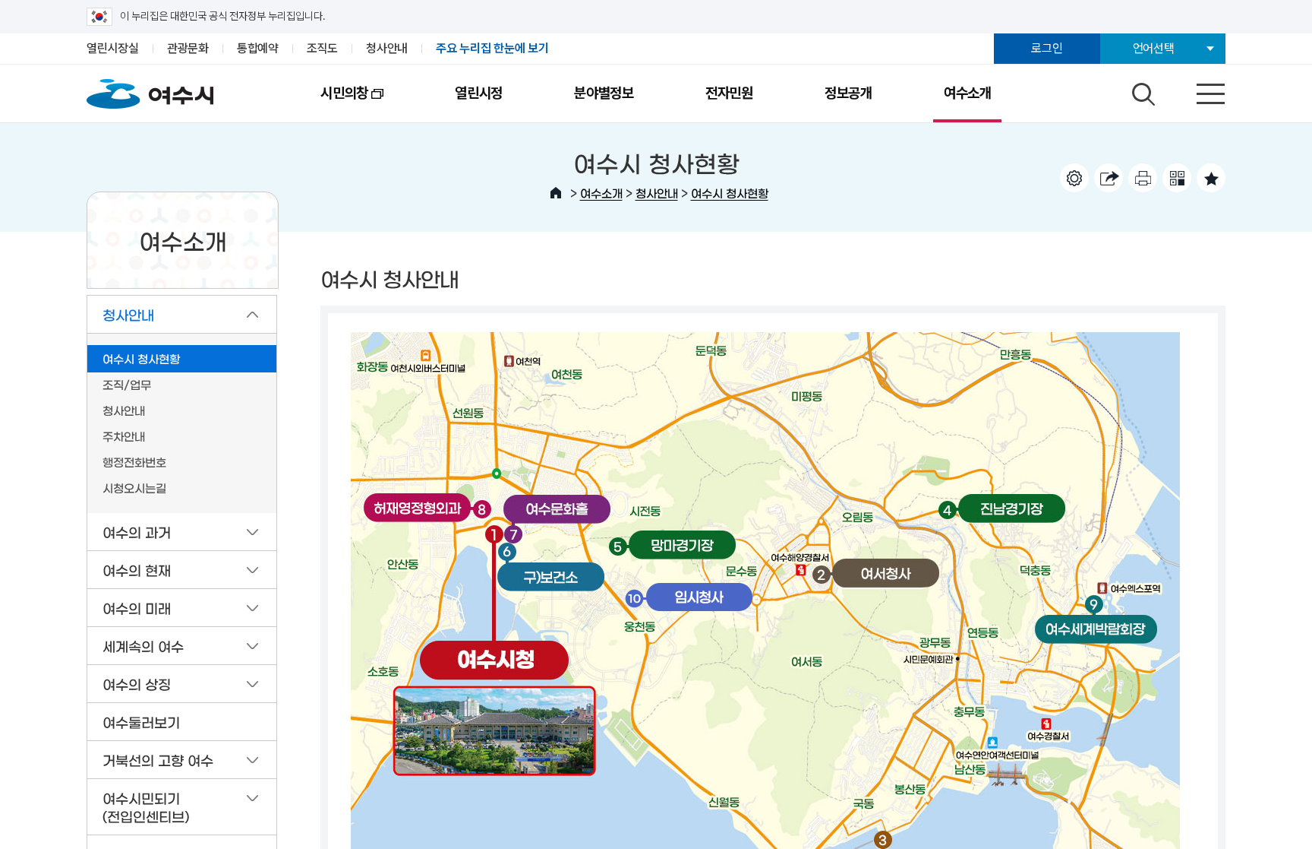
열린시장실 (113, 48)
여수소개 (968, 93)
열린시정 (479, 93)
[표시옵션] (1074, 177)
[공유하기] (1108, 177)
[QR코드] (1176, 177)
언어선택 (1154, 48)
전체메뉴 (1197, 90)
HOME (555, 193)
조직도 (322, 48)
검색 (1141, 90)
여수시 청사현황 (729, 192)
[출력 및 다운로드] (1142, 177)
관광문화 (188, 48)
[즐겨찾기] (1211, 177)
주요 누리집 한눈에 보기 (492, 48)
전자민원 (729, 93)
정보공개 (848, 93)
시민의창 (326, 103)
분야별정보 (604, 93)
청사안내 (387, 48)
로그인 (1046, 48)
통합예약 (258, 48)
